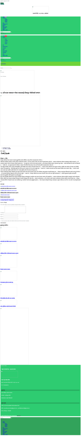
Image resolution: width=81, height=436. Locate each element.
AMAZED (19, 415)
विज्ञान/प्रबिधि (5, 26)
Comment (2, 212)
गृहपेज (5, 16)
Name (1, 214)
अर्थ (3, 22)
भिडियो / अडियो (5, 29)
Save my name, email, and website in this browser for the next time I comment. (15, 220)
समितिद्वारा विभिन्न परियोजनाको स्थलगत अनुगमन (9, 192)
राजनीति (6, 19)
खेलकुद (6, 20)
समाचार (4, 17)
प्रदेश (3, 28)
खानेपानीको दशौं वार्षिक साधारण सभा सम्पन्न (8, 188)
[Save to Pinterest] (5, 154)
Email (1, 216)
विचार (3, 25)
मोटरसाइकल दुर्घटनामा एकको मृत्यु (6, 282)
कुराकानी (4, 24)
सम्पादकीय (4, 27)
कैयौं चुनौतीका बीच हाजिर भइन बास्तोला (7, 298)
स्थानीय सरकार (5, 23)
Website (1, 218)
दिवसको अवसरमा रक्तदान (5, 197)
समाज (6, 18)
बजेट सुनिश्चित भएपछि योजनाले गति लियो (8, 306)
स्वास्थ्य (6, 21)
